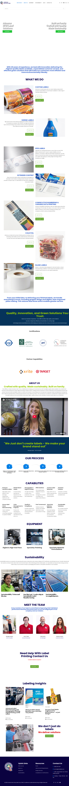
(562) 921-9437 (57, 766)
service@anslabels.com (59, 769)
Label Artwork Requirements (42, 768)
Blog (44, 2)
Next (67, 131)
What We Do (19, 2)
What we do (21, 766)
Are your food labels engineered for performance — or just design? (52, 712)
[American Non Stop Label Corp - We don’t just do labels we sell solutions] (5, 2)
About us (20, 768)
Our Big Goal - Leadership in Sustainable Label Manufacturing (33, 596)
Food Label (47, 707)
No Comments (10, 719)
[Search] (63, 9)
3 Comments (29, 718)
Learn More (7, 31)
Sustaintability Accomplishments (52, 595)
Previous (2, 100)
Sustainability (38, 2)
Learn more (38, 96)
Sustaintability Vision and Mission (10, 595)
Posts (37, 766)
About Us (26, 2)
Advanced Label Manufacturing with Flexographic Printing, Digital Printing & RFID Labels (13, 711)
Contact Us (49, 2)
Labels (7, 705)
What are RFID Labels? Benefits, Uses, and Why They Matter (33, 711)
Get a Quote (60, 31)
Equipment (31, 2)
